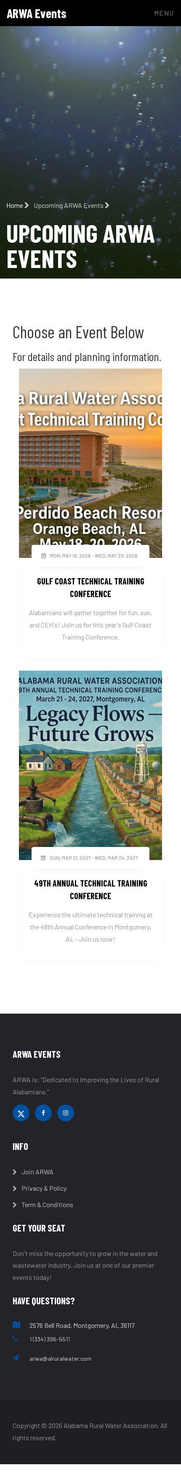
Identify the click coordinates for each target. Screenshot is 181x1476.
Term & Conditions (46, 1204)
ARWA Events (37, 13)
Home (15, 205)
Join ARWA (36, 1172)
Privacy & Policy (43, 1188)
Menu (164, 13)
